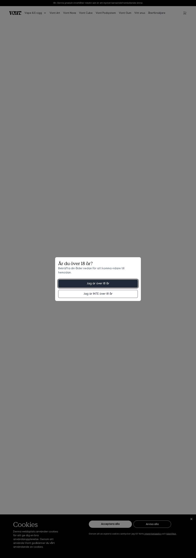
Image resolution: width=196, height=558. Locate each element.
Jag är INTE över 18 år (98, 293)
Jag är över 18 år (98, 283)
